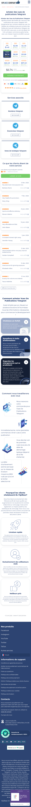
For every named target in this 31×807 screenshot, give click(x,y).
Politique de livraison (7, 694)
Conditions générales (23, 80)
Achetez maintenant (15, 75)
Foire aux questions (7, 671)
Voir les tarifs (15, 115)
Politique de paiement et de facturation (13, 687)
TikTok (3, 647)
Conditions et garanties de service (11, 663)
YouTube (4, 638)
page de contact (6, 712)
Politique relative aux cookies (10, 691)
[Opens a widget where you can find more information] (20, 797)
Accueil (3, 7)
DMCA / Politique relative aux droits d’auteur (15, 681)
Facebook (5, 630)
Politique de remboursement (10, 678)
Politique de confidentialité (9, 674)
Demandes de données (8, 684)
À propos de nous (6, 715)
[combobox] (15, 655)
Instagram (5, 634)
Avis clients (23, 88)
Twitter (3, 642)
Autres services (10, 7)
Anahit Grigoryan (19, 615)
